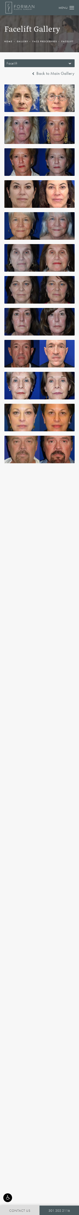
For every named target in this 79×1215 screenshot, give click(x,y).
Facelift (67, 41)
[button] (7, 1197)
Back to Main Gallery (55, 74)
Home (8, 41)
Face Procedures (44, 41)
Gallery (22, 41)
